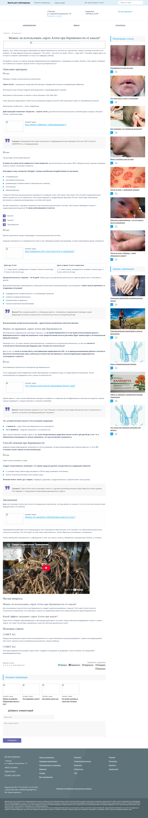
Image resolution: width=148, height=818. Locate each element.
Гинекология (113, 769)
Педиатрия (113, 761)
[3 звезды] (8, 665)
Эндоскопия (78, 769)
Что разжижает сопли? (31, 699)
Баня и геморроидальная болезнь (123, 364)
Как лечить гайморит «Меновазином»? (45, 124)
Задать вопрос (60, 3)
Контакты (120, 25)
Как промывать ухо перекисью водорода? (126, 129)
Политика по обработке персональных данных (74, 789)
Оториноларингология (82, 761)
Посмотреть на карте (54, 16)
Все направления (46, 777)
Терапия (112, 757)
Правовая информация (42, 3)
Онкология (78, 765)
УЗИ (75, 773)
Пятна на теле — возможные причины (124, 190)
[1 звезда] (4, 665)
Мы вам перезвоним (125, 11)
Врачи (76, 25)
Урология (77, 757)
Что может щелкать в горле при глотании (70, 700)
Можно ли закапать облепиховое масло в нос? (50, 517)
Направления (29, 25)
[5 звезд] (12, 665)
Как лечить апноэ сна (50, 699)
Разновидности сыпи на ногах (121, 68)
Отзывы (42, 773)
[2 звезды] (6, 665)
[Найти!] (140, 3)
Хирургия (112, 765)
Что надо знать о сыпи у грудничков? (124, 98)
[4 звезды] (10, 665)
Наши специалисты (46, 757)
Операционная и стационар (50, 765)
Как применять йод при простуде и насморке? (49, 251)
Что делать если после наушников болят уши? (50, 385)
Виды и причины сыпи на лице (122, 159)
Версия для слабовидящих (19, 3)
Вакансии (42, 769)
